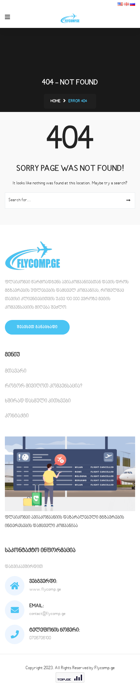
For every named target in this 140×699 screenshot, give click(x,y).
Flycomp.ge (104, 668)
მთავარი (15, 371)
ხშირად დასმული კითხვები (38, 401)
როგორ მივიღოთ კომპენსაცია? (43, 386)
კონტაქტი (17, 416)
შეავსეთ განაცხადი (37, 327)
